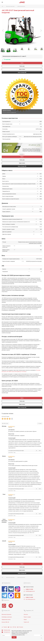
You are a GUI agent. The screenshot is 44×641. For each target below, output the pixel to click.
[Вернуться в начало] (22, 2)
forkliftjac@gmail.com (30, 591)
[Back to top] (41, 638)
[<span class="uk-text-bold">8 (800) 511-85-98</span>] (24, 589)
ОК (14, 637)
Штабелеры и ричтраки (7, 617)
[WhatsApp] (4, 605)
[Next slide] (41, 30)
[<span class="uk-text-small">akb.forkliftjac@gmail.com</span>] (24, 599)
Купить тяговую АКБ (22, 72)
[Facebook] (4, 589)
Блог (15, 627)
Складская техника (29, 586)
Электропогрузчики (21, 6)
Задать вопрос (22, 69)
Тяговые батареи (29, 594)
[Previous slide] (3, 30)
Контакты (27, 583)
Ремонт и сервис (27, 617)
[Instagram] (17, 589)
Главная (5, 627)
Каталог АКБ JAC (5, 622)
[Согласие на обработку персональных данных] (2, 632)
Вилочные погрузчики (10, 6)
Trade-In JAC (26, 622)
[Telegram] (4, 595)
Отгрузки (21, 627)
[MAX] (11, 595)
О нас (11, 627)
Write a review (6, 423)
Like (36, 450)
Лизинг (25, 619)
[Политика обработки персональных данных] (2, 630)
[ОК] (17, 595)
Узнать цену (22, 66)
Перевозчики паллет (6, 619)
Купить (22, 63)
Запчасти (26, 614)
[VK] (11, 589)
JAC (2, 6)
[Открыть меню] (2, 2)
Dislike (40, 450)
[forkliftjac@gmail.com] (24, 591)
